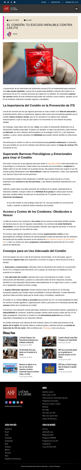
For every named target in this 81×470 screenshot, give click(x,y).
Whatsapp (46, 328)
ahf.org (43, 2)
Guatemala (9, 441)
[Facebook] (4, 2)
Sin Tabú (45, 410)
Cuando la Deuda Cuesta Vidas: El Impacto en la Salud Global (68, 338)
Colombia (8, 438)
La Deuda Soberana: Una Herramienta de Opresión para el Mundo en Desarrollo (28, 340)
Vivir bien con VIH (48, 413)
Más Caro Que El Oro (50, 416)
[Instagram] (10, 402)
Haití (6, 444)
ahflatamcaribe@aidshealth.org (13, 406)
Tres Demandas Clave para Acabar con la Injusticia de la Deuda (28, 352)
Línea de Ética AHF (49, 447)
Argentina (8, 429)
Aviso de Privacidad (54, 466)
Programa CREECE (49, 438)
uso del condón (54, 164)
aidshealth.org (55, 2)
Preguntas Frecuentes (50, 401)
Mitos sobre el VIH (49, 395)
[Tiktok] (11, 2)
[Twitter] (8, 2)
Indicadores (46, 444)
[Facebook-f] (6, 402)
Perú (6, 456)
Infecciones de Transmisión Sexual (54, 398)
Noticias (45, 407)
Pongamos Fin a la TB (71, 2)
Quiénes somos (48, 392)
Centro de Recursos (49, 419)
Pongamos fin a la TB (50, 441)
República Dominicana (13, 459)
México (7, 450)
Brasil (7, 432)
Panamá (8, 453)
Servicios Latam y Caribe (51, 404)
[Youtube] (14, 2)
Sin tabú (29, 20)
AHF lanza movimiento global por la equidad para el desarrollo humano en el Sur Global (67, 353)
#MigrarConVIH (47, 435)
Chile (7, 435)
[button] (76, 8)
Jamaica (8, 447)
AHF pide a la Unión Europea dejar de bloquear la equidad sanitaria (67, 366)
